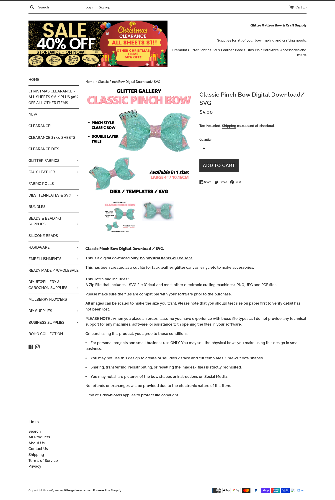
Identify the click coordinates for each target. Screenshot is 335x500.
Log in (89, 7)
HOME (33, 79)
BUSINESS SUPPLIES (53, 322)
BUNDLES (37, 207)
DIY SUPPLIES (53, 311)
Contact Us (38, 449)
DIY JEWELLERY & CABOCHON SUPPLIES (53, 285)
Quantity (205, 139)
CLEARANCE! (40, 126)
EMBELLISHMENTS (53, 259)
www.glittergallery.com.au (73, 490)
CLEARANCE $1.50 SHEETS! (52, 137)
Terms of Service (43, 460)
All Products (39, 437)
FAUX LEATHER (53, 172)
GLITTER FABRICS (53, 160)
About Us (36, 443)
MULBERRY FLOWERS (47, 299)
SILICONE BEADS (43, 236)
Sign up (104, 7)
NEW (32, 114)
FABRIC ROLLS (41, 184)
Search (34, 431)
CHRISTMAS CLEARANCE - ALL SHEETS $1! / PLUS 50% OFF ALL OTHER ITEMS (53, 97)
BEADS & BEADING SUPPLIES (53, 221)
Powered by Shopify (107, 490)
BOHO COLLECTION (45, 334)
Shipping (229, 126)
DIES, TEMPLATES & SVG (53, 195)
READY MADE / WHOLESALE (53, 270)
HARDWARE (53, 247)
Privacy (34, 466)
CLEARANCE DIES (43, 149)
